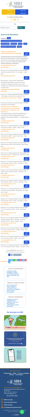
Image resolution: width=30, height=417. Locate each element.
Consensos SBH (5, 44)
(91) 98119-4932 (13, 396)
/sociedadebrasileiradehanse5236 (12, 407)
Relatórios (14, 44)
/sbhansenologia (8, 405)
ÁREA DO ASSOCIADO (10, 12)
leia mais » (27, 53)
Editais (14, 373)
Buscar (20, 27)
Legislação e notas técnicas (8, 46)
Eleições (11, 374)
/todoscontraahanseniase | (16, 17)
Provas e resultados (23, 373)
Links (25, 44)
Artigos (19, 46)
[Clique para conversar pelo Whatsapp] (22, 412)
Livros (20, 44)
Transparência (7, 373)
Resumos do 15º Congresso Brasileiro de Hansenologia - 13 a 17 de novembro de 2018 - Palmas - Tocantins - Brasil (15, 245)
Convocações (19, 374)
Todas (8, 38)
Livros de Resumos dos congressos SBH (11, 41)
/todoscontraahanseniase (10, 402)
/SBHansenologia (8, 399)
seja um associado (23, 12)
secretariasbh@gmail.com (10, 393)
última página (17, 254)
